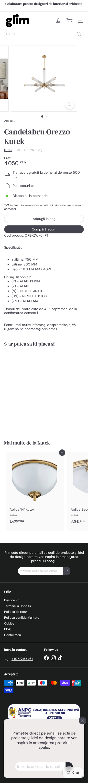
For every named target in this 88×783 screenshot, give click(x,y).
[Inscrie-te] (69, 766)
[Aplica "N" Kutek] (35, 489)
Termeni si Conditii (17, 606)
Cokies (9, 623)
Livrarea (25, 205)
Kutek (43, 442)
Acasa (8, 120)
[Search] (79, 34)
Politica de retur (15, 612)
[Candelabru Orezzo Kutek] (35, 390)
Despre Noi (12, 600)
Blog (7, 629)
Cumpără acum (44, 229)
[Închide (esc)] (82, 720)
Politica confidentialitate (21, 617)
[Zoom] (69, 104)
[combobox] (44, 34)
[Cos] (69, 21)
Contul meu (12, 635)
